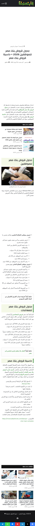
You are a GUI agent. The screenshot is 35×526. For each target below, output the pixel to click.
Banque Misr (26, 384)
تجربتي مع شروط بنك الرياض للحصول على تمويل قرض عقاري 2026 (12, 138)
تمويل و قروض (14, 46)
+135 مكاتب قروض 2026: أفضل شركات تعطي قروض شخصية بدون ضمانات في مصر (26, 483)
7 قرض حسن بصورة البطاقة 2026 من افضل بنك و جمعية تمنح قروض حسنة (9, 482)
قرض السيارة (18, 372)
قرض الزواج (23, 374)
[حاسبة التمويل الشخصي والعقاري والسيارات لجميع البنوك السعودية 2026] (28, 148)
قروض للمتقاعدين (17, 314)
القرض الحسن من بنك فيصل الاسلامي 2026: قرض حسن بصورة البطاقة (10, 503)
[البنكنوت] (26, 3)
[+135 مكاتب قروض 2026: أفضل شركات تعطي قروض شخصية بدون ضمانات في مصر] (26, 474)
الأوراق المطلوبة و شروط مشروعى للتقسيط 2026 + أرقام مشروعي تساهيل (26, 503)
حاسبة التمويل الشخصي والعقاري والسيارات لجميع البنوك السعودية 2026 (12, 148)
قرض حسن (10, 370)
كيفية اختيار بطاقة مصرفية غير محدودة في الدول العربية (13, 130)
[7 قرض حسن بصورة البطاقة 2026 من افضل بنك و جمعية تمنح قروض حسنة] (9, 474)
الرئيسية (21, 46)
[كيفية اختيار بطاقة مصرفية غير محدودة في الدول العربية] (28, 131)
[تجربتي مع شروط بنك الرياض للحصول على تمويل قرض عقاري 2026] (28, 139)
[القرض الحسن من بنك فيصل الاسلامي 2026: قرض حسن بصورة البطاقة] (9, 495)
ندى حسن (26, 62)
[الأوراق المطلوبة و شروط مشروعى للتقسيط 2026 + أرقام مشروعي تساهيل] (26, 495)
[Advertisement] (17, 25)
